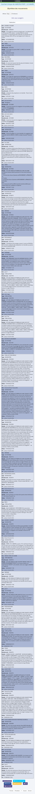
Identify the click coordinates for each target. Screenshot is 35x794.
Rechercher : (12, 22)
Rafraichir (8, 783)
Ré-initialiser (18, 783)
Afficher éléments (10, 13)
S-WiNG (17, 1)
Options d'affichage (19, 781)
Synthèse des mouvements (18, 8)
